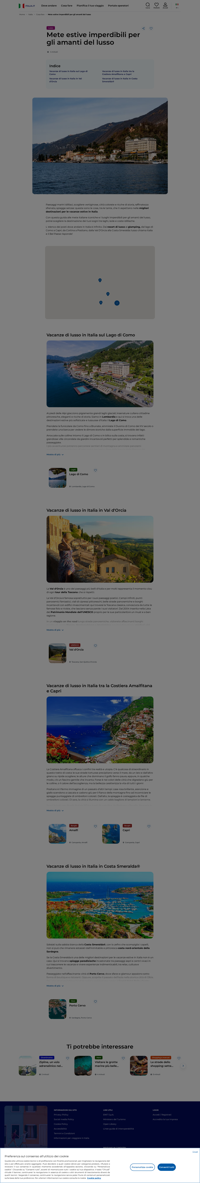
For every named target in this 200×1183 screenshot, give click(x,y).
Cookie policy (94, 1178)
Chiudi (195, 1152)
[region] (100, 1165)
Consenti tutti (166, 1167)
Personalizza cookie (142, 1167)
